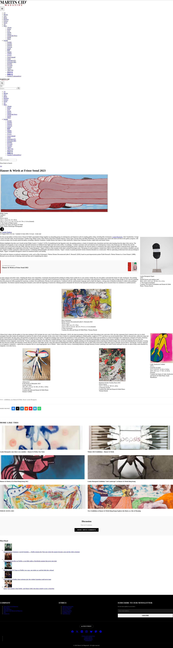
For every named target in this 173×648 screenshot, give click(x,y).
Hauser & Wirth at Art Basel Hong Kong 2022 (14, 481)
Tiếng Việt (10, 70)
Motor (9, 39)
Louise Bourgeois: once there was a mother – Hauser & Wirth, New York (22, 452)
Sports (5, 22)
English (6, 40)
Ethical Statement (66, 608)
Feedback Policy (66, 612)
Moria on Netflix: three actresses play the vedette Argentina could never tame (29, 579)
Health (9, 37)
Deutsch (9, 45)
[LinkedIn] (82, 631)
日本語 (9, 53)
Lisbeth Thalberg (7, 232)
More (5, 26)
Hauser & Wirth (17, 399)
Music (5, 18)
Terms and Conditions (88, 636)
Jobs (5, 612)
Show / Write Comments (86, 530)
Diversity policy (66, 609)
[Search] (2, 83)
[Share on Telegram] (35, 408)
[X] (77, 631)
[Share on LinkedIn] (22, 408)
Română (9, 64)
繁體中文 (10, 74)
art (12, 399)
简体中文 (10, 72)
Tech (5, 16)
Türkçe (9, 68)
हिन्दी (8, 50)
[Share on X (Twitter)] (17, 408)
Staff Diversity (66, 613)
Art (4, 24)
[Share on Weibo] (30, 408)
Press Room (7, 608)
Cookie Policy (88, 638)
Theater (9, 27)
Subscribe (145, 615)
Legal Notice (88, 637)
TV (5, 13)
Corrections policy (67, 610)
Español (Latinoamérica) (14, 76)
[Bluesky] (91, 631)
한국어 (9, 55)
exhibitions (7, 399)
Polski (9, 59)
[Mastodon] (96, 631)
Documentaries (8, 552)
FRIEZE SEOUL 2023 (7, 511)
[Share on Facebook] (13, 408)
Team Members (7, 609)
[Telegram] (100, 631)
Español (9, 44)
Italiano (9, 52)
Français (9, 47)
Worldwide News (12, 35)
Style (8, 31)
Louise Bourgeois (117, 237)
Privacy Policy (88, 639)
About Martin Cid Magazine (11, 606)
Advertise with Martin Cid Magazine (13, 610)
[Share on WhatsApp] (39, 408)
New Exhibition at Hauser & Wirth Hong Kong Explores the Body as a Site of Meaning (114, 511)
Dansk (9, 48)
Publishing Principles (67, 606)
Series (5, 561)
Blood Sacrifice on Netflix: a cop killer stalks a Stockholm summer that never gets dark (32, 561)
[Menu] (2, 8)
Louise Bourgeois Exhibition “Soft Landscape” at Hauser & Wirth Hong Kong (112, 481)
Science (6, 21)
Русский (9, 65)
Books (9, 29)
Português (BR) (11, 62)
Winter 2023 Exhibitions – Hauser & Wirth (101, 452)
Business (6, 19)
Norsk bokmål (11, 57)
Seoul (24, 399)
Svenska (9, 67)
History (9, 34)
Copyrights (88, 640)
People (9, 32)
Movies (6, 14)
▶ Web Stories (86, 626)
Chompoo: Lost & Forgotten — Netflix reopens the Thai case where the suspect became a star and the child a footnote (46, 552)
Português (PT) (11, 60)
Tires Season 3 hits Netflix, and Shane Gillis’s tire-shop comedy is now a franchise (30, 588)
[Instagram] (86, 631)
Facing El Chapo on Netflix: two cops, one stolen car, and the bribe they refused (31, 570)
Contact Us (6, 613)
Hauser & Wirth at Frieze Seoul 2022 (15, 267)
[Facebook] (72, 631)
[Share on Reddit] (26, 408)
